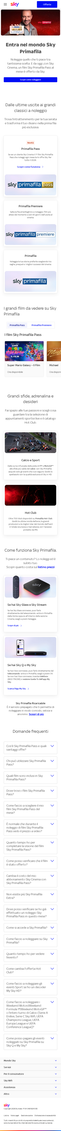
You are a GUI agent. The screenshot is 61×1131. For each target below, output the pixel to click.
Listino (6, 1115)
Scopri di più (36, 714)
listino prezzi (46, 567)
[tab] (17, 325)
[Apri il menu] (5, 4)
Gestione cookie (27, 1115)
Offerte (47, 4)
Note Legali (15, 1115)
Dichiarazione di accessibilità (45, 1115)
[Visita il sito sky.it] (15, 4)
